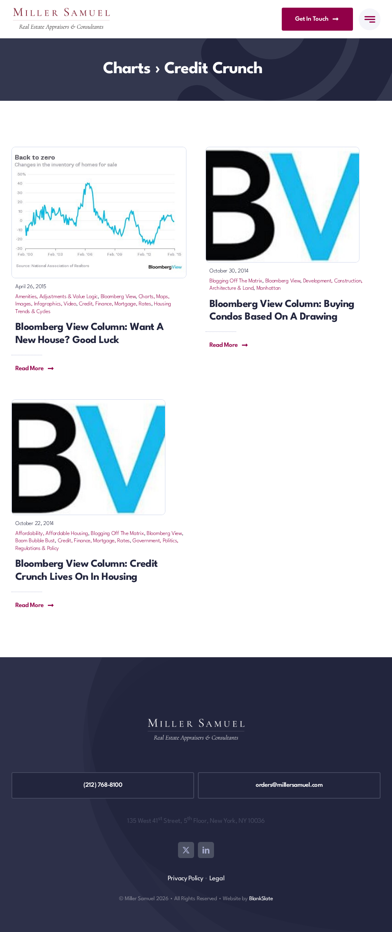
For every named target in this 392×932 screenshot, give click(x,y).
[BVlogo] (282, 151)
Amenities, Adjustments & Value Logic (56, 296)
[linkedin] (206, 850)
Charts (127, 69)
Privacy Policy (185, 878)
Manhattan (268, 288)
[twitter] (186, 850)
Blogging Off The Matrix (235, 281)
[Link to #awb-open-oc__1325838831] (370, 19)
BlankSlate (261, 898)
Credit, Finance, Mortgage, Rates (115, 304)
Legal (217, 878)
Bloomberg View (118, 296)
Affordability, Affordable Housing (51, 533)
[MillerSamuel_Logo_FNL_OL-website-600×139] (61, 11)
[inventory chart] (99, 151)
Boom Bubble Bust (35, 540)
